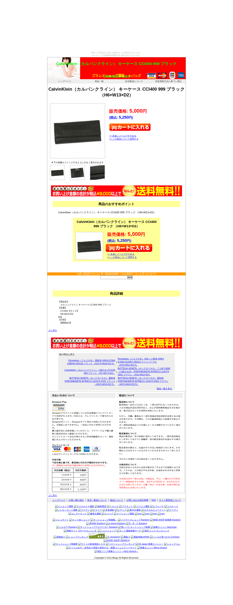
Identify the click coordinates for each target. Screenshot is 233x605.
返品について (116, 500)
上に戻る (52, 330)
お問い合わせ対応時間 (137, 500)
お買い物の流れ (76, 500)
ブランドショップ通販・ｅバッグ (116, 75)
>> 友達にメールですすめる (122, 136)
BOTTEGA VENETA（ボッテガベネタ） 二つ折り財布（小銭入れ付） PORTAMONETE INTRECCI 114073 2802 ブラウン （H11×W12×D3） (144, 371)
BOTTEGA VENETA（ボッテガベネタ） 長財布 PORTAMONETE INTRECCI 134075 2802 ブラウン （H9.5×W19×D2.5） (143, 381)
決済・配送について (97, 500)
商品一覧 (99, 81)
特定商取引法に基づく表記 (168, 81)
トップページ (64, 81)
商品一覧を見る (164, 388)
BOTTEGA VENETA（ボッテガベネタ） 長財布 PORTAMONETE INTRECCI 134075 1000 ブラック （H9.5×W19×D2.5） (90, 381)
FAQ (154, 500)
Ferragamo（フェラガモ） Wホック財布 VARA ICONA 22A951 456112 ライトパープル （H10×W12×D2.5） (141, 362)
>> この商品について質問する (124, 139)
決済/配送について (134, 81)
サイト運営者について (170, 500)
